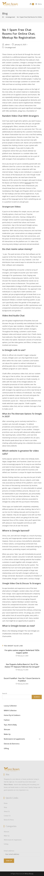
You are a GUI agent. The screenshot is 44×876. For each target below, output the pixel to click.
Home (5, 803)
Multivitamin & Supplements (12, 840)
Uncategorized (10, 47)
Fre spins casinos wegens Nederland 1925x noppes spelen (22, 651)
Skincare (6, 831)
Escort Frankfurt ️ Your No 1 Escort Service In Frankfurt (22, 679)
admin (7, 45)
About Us (7, 811)
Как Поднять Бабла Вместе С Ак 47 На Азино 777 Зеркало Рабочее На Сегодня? (22, 665)
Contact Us (7, 816)
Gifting (6, 844)
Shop (5, 807)
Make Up (6, 836)
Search (4, 693)
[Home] (3, 17)
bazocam (28, 183)
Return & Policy (9, 820)
